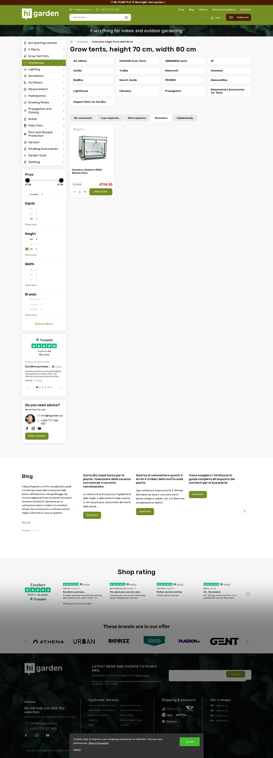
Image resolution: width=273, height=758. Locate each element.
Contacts (245, 9)
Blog (191, 9)
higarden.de (222, 710)
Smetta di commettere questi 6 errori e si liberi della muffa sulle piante (159, 479)
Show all (26, 522)
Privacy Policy (127, 715)
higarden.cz (222, 705)
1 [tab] (26, 530)
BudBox (36, 309)
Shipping (93, 720)
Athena (36, 304)
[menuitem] (44, 43)
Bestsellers (161, 118)
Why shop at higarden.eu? (102, 705)
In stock (36, 194)
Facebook (26, 736)
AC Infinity (38, 299)
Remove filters (44, 323)
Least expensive (110, 118)
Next (244, 511)
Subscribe (236, 674)
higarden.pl (221, 720)
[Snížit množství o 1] (74, 191)
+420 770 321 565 (43, 729)
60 (33, 218)
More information (99, 743)
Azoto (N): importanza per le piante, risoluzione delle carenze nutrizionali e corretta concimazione (107, 480)
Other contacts (36, 435)
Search (126, 17)
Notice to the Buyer (98, 715)
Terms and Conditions (131, 710)
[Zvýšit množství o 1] (84, 191)
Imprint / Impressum (130, 705)
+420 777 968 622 (49, 422)
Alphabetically (185, 118)
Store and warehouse (131, 720)
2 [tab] (36, 530)
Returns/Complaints (223, 9)
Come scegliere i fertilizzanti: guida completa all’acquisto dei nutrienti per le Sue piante (212, 479)
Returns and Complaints (101, 710)
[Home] (72, 41)
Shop (181, 9)
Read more (92, 515)
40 (33, 214)
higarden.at (221, 715)
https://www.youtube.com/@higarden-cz (49, 736)
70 (33, 249)
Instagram (37, 736)
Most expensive (137, 118)
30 (33, 209)
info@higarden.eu (52, 415)
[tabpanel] (107, 496)
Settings (77, 750)
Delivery (203, 9)
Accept (189, 741)
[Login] (215, 17)
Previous (77, 511)
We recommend (83, 118)
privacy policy (143, 675)
